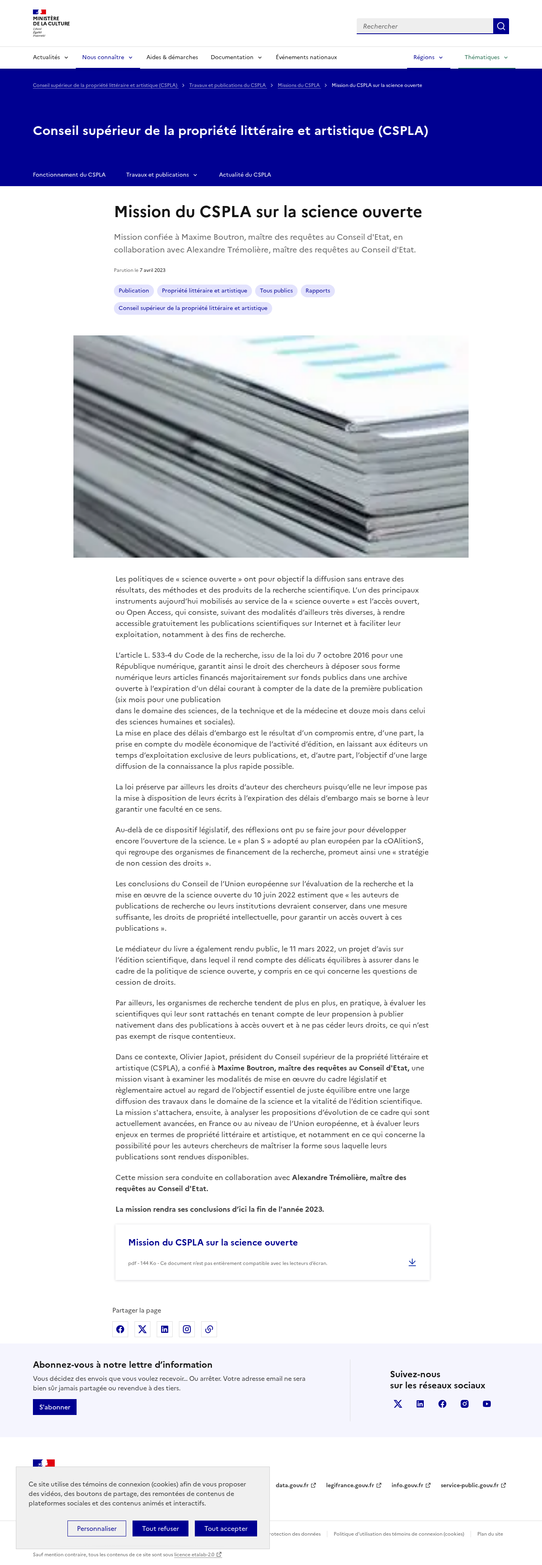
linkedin (420, 1404)
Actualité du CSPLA (245, 175)
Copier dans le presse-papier (209, 1329)
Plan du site (490, 1534)
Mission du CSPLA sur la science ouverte (213, 1242)
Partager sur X (142, 1329)
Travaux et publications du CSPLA (228, 85)
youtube (487, 1404)
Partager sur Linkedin (165, 1329)
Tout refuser (160, 1528)
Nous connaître (103, 57)
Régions (423, 57)
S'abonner (54, 1407)
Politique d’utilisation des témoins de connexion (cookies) (399, 1534)
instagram (465, 1404)
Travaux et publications (157, 175)
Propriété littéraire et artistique (204, 291)
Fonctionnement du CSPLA (69, 175)
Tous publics (276, 291)
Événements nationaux (306, 57)
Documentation (232, 57)
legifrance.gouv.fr (350, 1485)
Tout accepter (226, 1528)
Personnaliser (97, 1528)
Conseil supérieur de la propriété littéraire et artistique (193, 308)
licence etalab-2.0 (194, 1554)
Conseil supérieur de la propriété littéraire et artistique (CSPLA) (106, 85)
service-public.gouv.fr (470, 1485)
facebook (442, 1404)
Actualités (46, 57)
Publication (134, 291)
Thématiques (482, 57)
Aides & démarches (172, 57)
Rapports (318, 291)
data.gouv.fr (292, 1485)
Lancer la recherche (501, 26)
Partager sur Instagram (187, 1329)
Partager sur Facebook (120, 1329)
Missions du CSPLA (299, 85)
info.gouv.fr (407, 1485)
